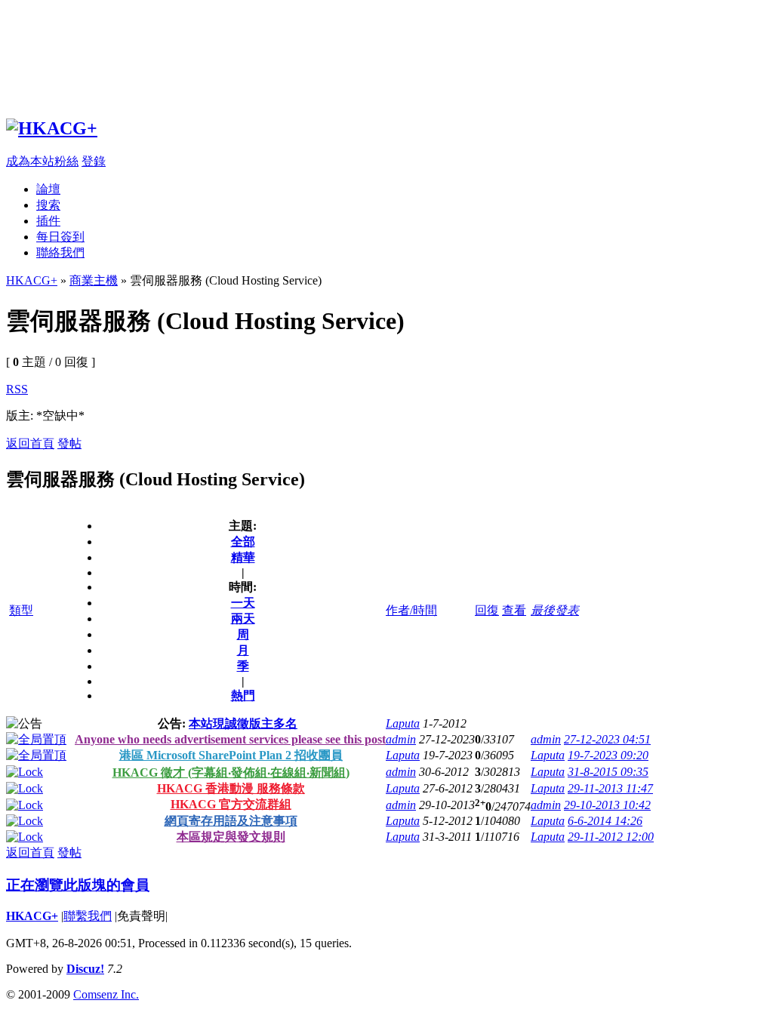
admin (401, 739)
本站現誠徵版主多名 (243, 723)
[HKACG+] (51, 128)
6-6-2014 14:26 (605, 820)
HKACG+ (31, 280)
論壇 (48, 189)
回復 (487, 610)
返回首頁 (30, 443)
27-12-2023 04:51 (607, 739)
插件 (48, 220)
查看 (514, 610)
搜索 (48, 205)
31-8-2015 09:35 (608, 771)
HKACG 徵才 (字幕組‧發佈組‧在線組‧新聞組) (231, 772)
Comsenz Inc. (106, 994)
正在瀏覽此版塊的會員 (77, 885)
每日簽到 (60, 236)
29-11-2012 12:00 (611, 836)
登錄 (94, 161)
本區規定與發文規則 (231, 836)
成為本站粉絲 (42, 161)
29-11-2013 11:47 (610, 788)
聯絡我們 (60, 252)
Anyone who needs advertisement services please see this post (230, 739)
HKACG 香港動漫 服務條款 (231, 788)
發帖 (69, 443)
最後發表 (555, 610)
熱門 (243, 695)
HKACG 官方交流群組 (231, 804)
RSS (17, 389)
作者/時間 (411, 610)
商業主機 (93, 280)
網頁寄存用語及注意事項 (231, 820)
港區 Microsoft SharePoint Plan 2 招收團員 (231, 755)
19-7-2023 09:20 (608, 755)
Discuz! (85, 968)
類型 (21, 610)
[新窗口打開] (36, 739)
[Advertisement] (386, 54)
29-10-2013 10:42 (607, 805)
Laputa (403, 723)
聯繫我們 (87, 915)
